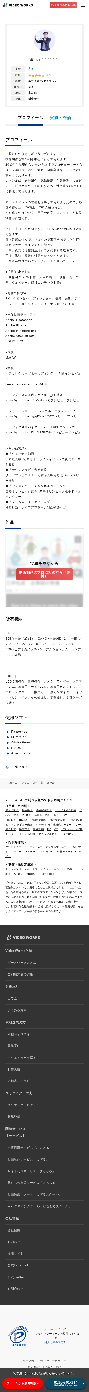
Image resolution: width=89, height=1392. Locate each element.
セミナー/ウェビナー (66, 815)
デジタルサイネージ (57, 847)
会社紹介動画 (42, 815)
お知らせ (14, 1242)
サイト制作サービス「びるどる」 (32, 1171)
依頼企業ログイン (20, 1034)
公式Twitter (16, 1277)
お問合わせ (16, 1288)
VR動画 (30, 874)
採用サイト (16, 1253)
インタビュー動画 (22, 824)
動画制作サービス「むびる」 (28, 1159)
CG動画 (67, 869)
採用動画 (27, 810)
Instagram (47, 851)
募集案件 (14, 1046)
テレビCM (36, 847)
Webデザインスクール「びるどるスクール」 (40, 1206)
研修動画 (10, 820)
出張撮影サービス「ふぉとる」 (30, 1147)
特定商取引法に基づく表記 (44, 1367)
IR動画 (23, 820)
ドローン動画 (47, 874)
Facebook (32, 851)
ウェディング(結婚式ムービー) (54, 824)
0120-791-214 (66, 1383)
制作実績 (14, 1069)
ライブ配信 (67, 834)
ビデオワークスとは (22, 962)
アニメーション (50, 869)
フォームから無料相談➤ (22, 1383)
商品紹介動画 (44, 810)
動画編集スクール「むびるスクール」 (35, 1194)
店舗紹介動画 (39, 820)
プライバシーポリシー (52, 1361)
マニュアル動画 (47, 834)
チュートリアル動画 (23, 834)
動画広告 (24, 829)
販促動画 (38, 829)
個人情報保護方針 (55, 1342)
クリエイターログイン (24, 1105)
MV (56, 829)
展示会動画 (12, 810)
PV (49, 829)
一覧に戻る (20, 767)
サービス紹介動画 (65, 810)
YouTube (16, 851)
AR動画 (18, 874)
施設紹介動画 (58, 820)
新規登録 (14, 1116)
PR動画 (26, 815)
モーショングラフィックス (21, 869)
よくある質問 (17, 1010)
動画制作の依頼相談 (63, 5)
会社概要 (14, 1230)
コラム (12, 998)
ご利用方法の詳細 (20, 974)
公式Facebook (18, 1265)
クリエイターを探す (22, 1057)
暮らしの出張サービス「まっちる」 (33, 1182)
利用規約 (28, 1361)
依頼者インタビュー (22, 1081)
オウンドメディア (16, 847)
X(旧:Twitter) (64, 851)
